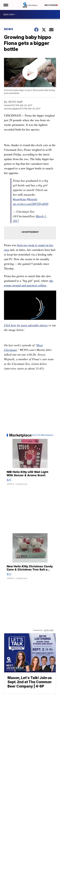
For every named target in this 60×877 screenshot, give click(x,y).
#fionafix (32, 199)
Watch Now (50, 5)
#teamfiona (19, 199)
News (8, 29)
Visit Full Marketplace (42, 435)
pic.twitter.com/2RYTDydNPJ (30, 204)
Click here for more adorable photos (26, 325)
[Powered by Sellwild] (48, 630)
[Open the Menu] (5, 5)
